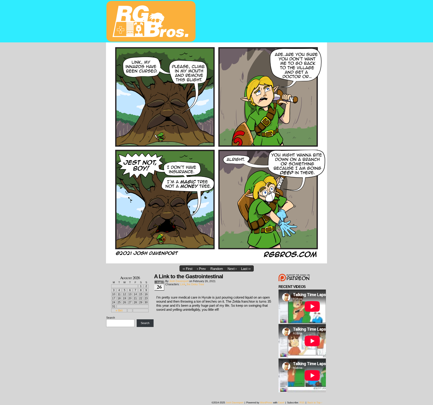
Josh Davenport (179, 281)
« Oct (119, 310)
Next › (232, 269)
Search (110, 317)
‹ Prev (201, 269)
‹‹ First (187, 269)
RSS (301, 402)
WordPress (266, 402)
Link (182, 284)
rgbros (152, 22)
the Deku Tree (195, 284)
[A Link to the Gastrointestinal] (216, 262)
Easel (281, 402)
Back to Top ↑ (314, 402)
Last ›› (246, 269)
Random (216, 269)
